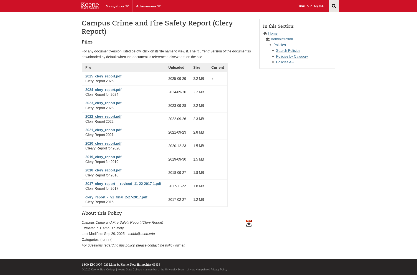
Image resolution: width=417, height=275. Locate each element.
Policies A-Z (285, 62)
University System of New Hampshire (187, 269)
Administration (282, 39)
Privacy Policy (219, 269)
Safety (106, 240)
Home (273, 33)
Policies (279, 45)
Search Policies (288, 50)
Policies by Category (292, 56)
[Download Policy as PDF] (248, 236)
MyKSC (319, 6)
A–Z (309, 6)
